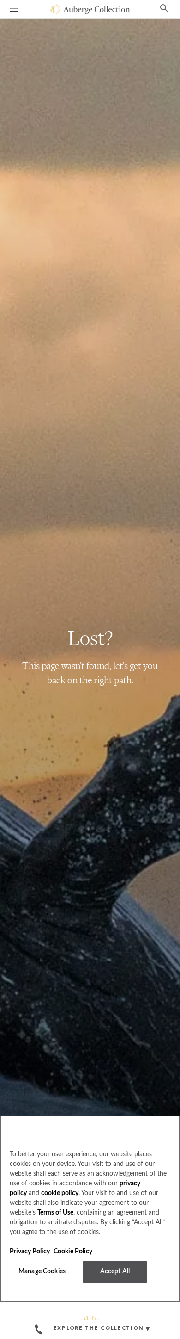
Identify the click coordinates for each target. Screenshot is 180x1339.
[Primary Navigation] (14, 10)
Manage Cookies (42, 1271)
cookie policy (59, 1193)
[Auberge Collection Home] (90, 9)
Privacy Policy (30, 1251)
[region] (90, 1209)
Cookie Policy (73, 1251)
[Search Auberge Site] (164, 8)
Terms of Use (55, 1212)
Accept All (115, 1271)
